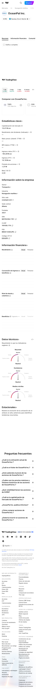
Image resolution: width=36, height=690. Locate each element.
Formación (5, 661)
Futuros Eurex (23, 602)
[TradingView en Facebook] (7, 536)
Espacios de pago (7, 676)
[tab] (23, 249)
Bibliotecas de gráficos (25, 667)
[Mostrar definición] (22, 126)
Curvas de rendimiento (9, 622)
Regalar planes (23, 583)
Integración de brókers (25, 682)
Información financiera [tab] (18, 38)
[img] (27, 19)
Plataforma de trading (25, 673)
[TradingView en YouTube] (12, 536)
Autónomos (5, 674)
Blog (20, 616)
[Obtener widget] (32, 339)
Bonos (4, 585)
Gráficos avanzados (25, 671)
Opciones (5, 624)
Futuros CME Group (24, 600)
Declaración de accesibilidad (23, 649)
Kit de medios (23, 622)
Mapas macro (6, 626)
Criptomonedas (6, 587)
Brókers (21, 591)
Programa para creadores (6, 648)
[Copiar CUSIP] (12, 225)
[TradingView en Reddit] (3, 541)
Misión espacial (23, 614)
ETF (3, 583)
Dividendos (5, 612)
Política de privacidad (25, 644)
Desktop (4, 636)
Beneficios (5, 610)
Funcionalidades (24, 577)
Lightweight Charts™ (25, 669)
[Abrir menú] (3, 3)
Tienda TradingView (25, 627)
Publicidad (22, 680)
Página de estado (24, 658)
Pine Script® (5, 628)
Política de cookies (24, 646)
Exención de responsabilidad (23, 641)
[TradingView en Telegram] (25, 536)
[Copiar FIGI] (15, 232)
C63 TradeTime (23, 633)
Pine (3, 593)
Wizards (4, 672)
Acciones (4, 581)
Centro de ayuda (24, 618)
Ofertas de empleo (24, 620)
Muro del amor (6, 644)
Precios (21, 579)
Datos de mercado (24, 581)
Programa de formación (26, 686)
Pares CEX (5, 589)
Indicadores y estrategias (9, 670)
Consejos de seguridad (26, 652)
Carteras (4, 620)
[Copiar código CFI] (9, 238)
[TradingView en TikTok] (29, 536)
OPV (3, 614)
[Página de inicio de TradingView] (7, 3)
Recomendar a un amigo (9, 646)
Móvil (3, 634)
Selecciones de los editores (7, 664)
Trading (4, 659)
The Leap (21, 595)
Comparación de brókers (26, 593)
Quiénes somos (23, 612)
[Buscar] (21, 3)
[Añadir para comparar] (20, 105)
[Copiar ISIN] (16, 219)
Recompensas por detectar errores (24, 655)
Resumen (21, 589)
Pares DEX (5, 591)
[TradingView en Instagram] (16, 536)
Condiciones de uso (25, 639)
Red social (5, 642)
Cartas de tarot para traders (25, 630)
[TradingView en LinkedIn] (21, 536)
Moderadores (6, 653)
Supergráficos (6, 575)
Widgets (21, 665)
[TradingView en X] (3, 536)
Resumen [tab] (5, 38)
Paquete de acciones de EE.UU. (26, 605)
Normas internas (7, 651)
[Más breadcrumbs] (11, 8)
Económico (5, 608)
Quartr (20, 565)
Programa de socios (25, 684)
